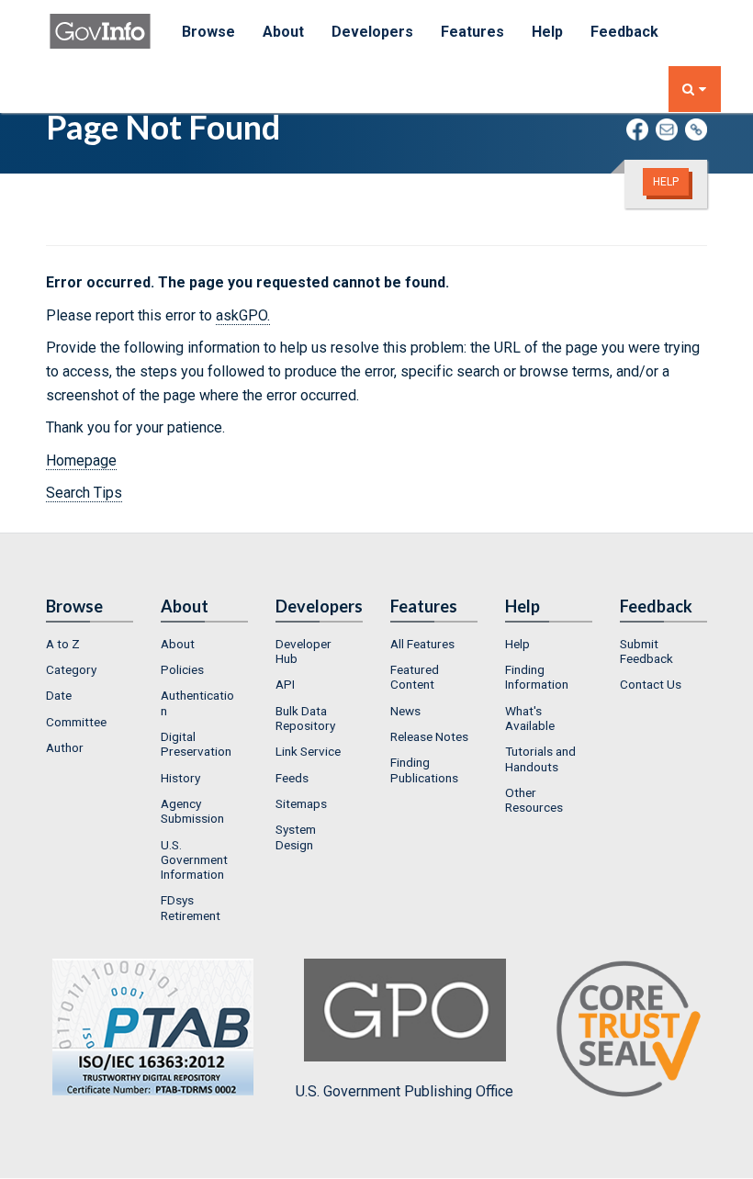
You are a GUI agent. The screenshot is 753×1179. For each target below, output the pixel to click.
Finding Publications (424, 769)
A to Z (63, 643)
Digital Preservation (196, 743)
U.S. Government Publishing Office (404, 1091)
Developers (372, 31)
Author (65, 747)
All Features (422, 643)
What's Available (530, 718)
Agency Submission (192, 810)
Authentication (197, 702)
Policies (182, 669)
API (285, 684)
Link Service (308, 751)
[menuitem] (89, 644)
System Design (295, 836)
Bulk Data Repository (305, 718)
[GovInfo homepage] (100, 23)
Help (547, 31)
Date (59, 695)
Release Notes (429, 736)
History (180, 777)
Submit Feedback (646, 651)
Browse (208, 31)
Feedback (624, 31)
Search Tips (84, 492)
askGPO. (243, 315)
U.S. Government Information (194, 859)
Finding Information (536, 676)
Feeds (292, 777)
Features (472, 31)
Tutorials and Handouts (540, 758)
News (405, 710)
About (283, 31)
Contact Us (650, 684)
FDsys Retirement (190, 907)
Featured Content (414, 676)
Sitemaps (301, 803)
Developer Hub (303, 651)
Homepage (81, 460)
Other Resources (534, 799)
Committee (76, 721)
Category (71, 669)
